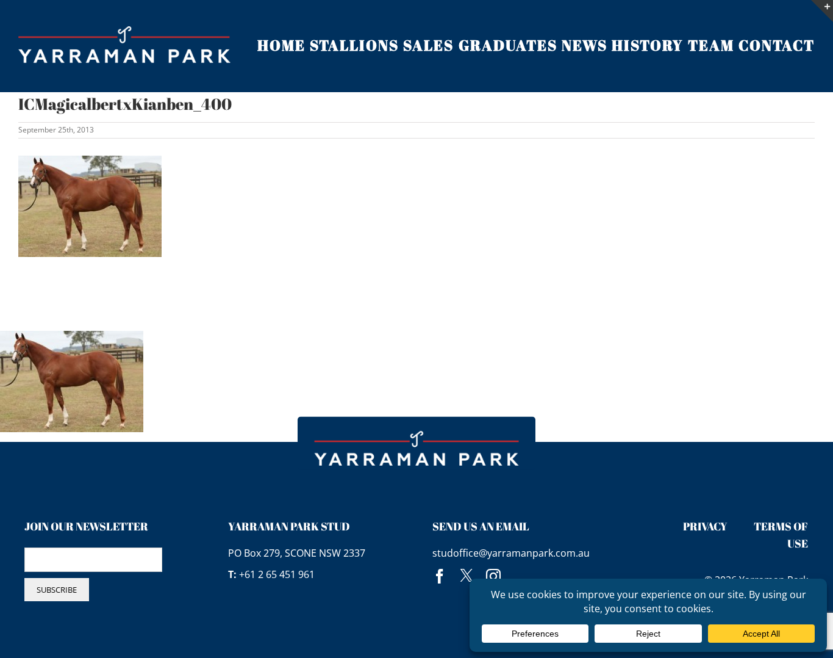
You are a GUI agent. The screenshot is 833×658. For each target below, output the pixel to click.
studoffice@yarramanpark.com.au (511, 553)
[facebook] (439, 576)
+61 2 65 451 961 (277, 574)
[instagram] (493, 576)
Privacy (705, 526)
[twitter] (466, 576)
